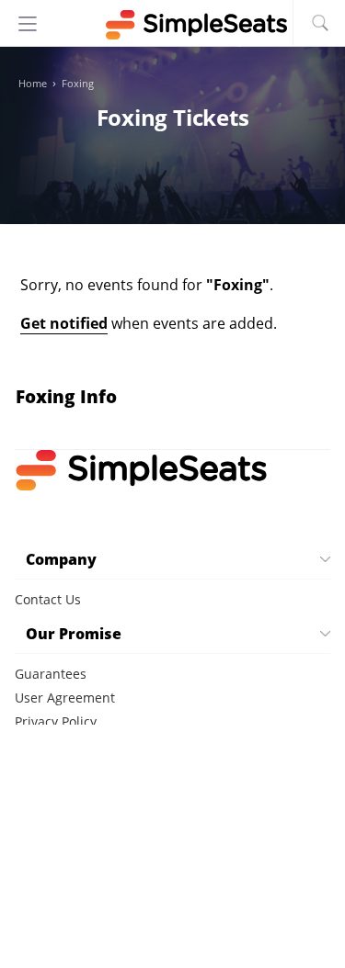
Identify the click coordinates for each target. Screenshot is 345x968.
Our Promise (73, 634)
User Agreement (65, 697)
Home (32, 83)
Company (61, 559)
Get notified (64, 323)
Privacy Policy (56, 721)
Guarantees (50, 673)
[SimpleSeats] (173, 25)
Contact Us (48, 599)
